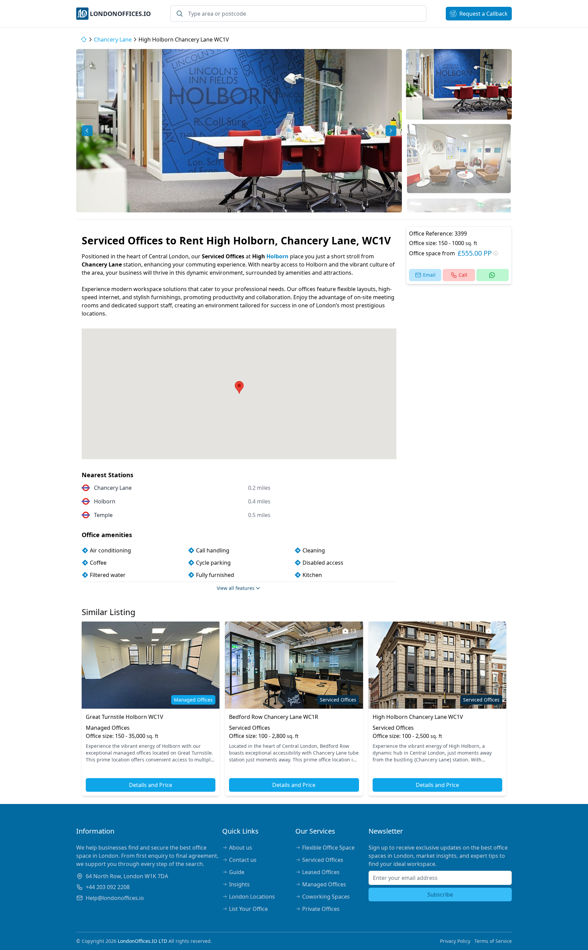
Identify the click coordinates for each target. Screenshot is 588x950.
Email (429, 275)
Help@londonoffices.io (115, 898)
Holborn (277, 256)
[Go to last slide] (87, 130)
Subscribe (440, 894)
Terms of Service (493, 941)
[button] (459, 84)
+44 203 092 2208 (108, 887)
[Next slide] (391, 130)
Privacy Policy (455, 941)
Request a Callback (483, 13)
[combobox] (298, 13)
